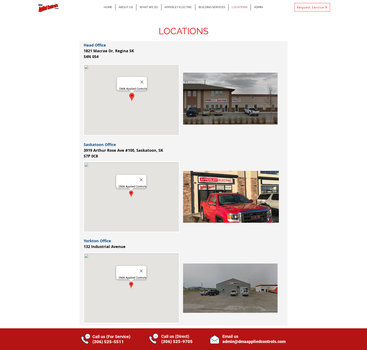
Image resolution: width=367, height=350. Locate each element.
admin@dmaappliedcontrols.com (254, 341)
